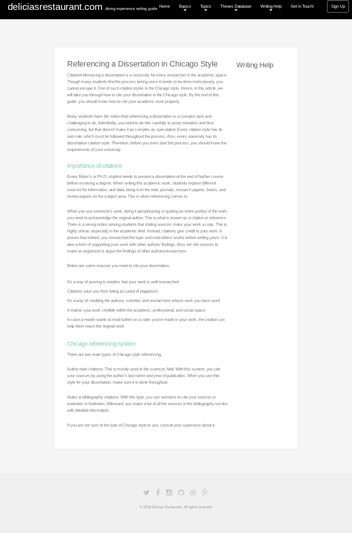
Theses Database (235, 6)
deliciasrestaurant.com (55, 6)
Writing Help (270, 6)
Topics (205, 6)
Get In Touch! (302, 6)
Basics (185, 6)
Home (164, 6)
